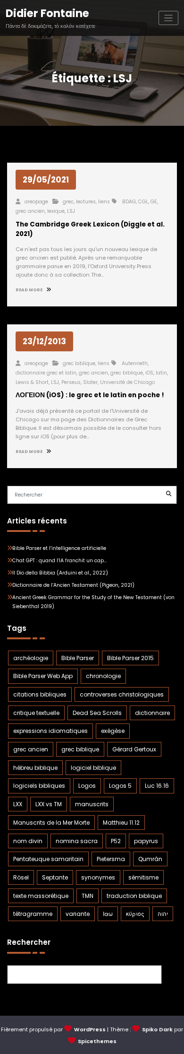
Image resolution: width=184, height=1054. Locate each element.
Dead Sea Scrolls (97, 713)
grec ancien (30, 211)
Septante (55, 877)
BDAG (129, 201)
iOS (149, 372)
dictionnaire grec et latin (46, 372)
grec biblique (79, 363)
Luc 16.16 (157, 786)
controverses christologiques (122, 694)
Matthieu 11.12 (121, 823)
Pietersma (111, 859)
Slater (90, 382)
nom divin (27, 841)
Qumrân (150, 859)
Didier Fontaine (47, 13)
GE (154, 201)
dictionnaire (152, 713)
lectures (86, 201)
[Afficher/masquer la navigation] (169, 18)
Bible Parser (77, 658)
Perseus (71, 382)
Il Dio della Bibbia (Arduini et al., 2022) (60, 572)
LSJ (71, 211)
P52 (116, 841)
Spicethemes (97, 1041)
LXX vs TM (48, 804)
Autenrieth (135, 363)
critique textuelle (36, 713)
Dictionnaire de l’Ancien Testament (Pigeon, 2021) (73, 585)
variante (78, 914)
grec (68, 201)
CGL (143, 201)
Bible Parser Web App (43, 676)
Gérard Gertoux (134, 749)
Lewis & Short (32, 382)
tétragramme (32, 914)
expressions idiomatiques (50, 731)
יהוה (163, 914)
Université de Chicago (127, 382)
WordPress (90, 1029)
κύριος (135, 914)
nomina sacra (77, 841)
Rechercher (28, 942)
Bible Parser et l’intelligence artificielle (59, 548)
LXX (17, 804)
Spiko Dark (157, 1029)
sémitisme (143, 877)
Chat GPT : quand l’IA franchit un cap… (59, 560)
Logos (87, 786)
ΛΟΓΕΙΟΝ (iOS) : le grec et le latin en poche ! (90, 395)
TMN (87, 896)
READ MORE (29, 290)
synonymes (98, 877)
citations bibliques (40, 694)
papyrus (146, 841)
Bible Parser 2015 (130, 658)
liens (104, 201)
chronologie (103, 676)
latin (161, 372)
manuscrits (92, 804)
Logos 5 (120, 786)
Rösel (21, 877)
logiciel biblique (93, 768)
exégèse (113, 731)
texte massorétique (40, 896)
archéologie (30, 658)
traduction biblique (134, 896)
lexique (56, 211)
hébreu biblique (35, 768)
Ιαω (108, 914)
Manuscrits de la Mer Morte (51, 823)
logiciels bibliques (39, 786)
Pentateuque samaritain (48, 859)
